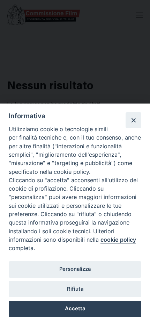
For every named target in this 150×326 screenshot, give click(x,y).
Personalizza (75, 269)
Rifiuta (75, 289)
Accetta (75, 308)
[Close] (133, 120)
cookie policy (118, 239)
